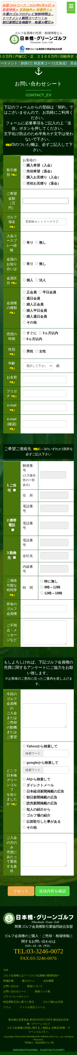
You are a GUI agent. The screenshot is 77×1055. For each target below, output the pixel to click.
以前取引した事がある (44, 821)
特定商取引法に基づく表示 (18, 1001)
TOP (5, 970)
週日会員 (37, 298)
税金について (35, 986)
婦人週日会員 (40, 316)
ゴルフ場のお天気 (53, 1001)
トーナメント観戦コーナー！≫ (24, 18)
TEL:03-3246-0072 (38, 951)
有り (30, 242)
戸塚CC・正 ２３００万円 (26, 56)
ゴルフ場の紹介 (38, 815)
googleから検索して (42, 762)
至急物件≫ (27, 9)
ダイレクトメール (40, 785)
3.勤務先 (11, 555)
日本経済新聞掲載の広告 (45, 791)
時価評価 (8, 980)
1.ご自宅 (11, 487)
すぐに (32, 333)
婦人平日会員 (37, 310)
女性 (42, 351)
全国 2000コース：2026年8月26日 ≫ (28, 5)
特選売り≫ (44, 9)
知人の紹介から (38, 809)
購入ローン (28, 980)
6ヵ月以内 (34, 339)
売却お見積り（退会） (44, 183)
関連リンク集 (42, 991)
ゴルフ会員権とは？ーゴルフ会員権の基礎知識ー (31, 975)
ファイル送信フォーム (32, 1007)
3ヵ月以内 (50, 333)
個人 (30, 280)
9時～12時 (52, 587)
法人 (42, 280)
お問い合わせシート (14, 991)
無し (42, 242)
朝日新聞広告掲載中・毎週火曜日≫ (28, 22)
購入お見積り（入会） (44, 177)
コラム (7, 1007)
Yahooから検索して (42, 746)
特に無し (51, 581)
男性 (30, 351)
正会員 (32, 292)
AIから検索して (38, 779)
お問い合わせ (11, 986)
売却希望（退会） (40, 171)
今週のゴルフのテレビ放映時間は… (28, 14)
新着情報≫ (10, 9)
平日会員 (49, 292)
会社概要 (48, 980)
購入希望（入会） (40, 165)
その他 (32, 322)
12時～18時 (53, 593)
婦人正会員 (35, 304)
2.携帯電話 (11, 522)
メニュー (71, 10)
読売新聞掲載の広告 (42, 803)
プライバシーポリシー (16, 996)
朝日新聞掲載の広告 (42, 797)
